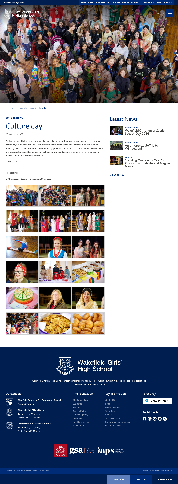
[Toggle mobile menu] (170, 13)
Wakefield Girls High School (14, 3)
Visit (140, 480)
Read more (141, 131)
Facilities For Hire (81, 422)
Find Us (108, 414)
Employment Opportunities (117, 422)
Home (13, 108)
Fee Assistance (112, 407)
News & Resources (26, 108)
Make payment (160, 401)
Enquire (163, 480)
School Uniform (112, 418)
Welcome (77, 403)
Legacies (77, 418)
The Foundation (80, 400)
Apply (117, 480)
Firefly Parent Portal (126, 3)
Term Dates (110, 411)
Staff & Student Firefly (158, 3)
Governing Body (80, 414)
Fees (107, 403)
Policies (77, 407)
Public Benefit (79, 425)
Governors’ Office (113, 425)
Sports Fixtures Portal (95, 3)
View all (116, 176)
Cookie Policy (79, 411)
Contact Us (110, 400)
